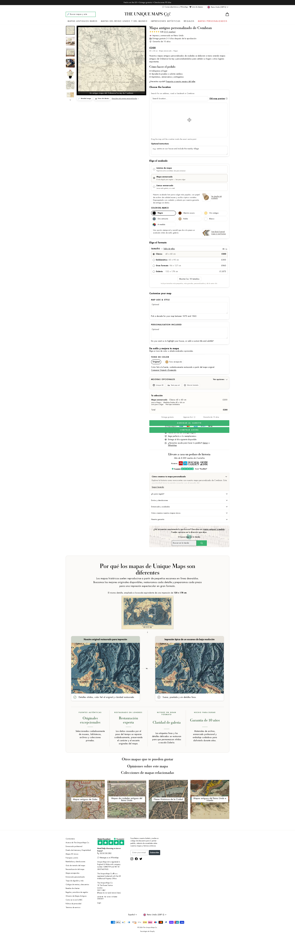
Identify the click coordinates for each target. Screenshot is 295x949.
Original (156, 362)
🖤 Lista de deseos (196, 7)
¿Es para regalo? (157, 494)
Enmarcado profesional (74, 846)
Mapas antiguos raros (82, 21)
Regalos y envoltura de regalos (77, 892)
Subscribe (154, 853)
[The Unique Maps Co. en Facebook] (136, 858)
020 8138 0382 (105, 853)
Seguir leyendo (158, 487)
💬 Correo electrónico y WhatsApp (175, 7)
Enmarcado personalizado (75, 877)
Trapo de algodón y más (75, 881)
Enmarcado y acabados (160, 507)
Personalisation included (166, 325)
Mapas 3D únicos (72, 854)
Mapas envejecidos (72, 873)
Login (99, 903)
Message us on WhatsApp (109, 857)
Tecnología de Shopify (147, 931)
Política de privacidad (73, 903)
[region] (189, 120)
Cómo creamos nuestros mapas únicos (165, 513)
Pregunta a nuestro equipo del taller (180, 81)
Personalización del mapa (75, 869)
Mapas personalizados (212, 21)
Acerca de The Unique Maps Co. (77, 842)
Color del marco (160, 208)
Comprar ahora (189, 430)
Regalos (189, 21)
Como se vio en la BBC (74, 900)
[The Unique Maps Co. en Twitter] (140, 858)
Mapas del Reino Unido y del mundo (124, 21)
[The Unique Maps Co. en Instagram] (131, 858)
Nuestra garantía (157, 519)
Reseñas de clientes (73, 888)
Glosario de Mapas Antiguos (76, 896)
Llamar (205, 443)
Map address (189, 143)
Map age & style (160, 300)
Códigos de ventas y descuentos (77, 884)
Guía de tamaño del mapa (75, 865)
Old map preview (217, 99)
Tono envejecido (175, 362)
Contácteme (70, 839)
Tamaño (189, 249)
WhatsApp (172, 445)
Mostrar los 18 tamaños (189, 279)
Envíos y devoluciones (159, 500)
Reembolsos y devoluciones (75, 861)
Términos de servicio (73, 907)
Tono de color (160, 357)
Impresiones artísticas (165, 21)
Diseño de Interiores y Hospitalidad (78, 850)
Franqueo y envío (72, 858)
